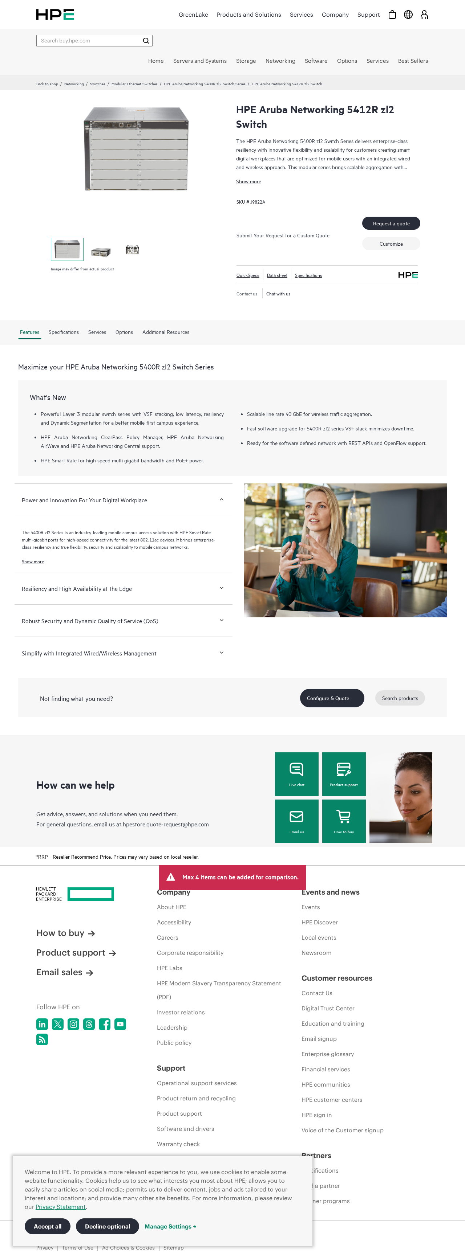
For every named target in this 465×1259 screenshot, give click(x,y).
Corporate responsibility (190, 952)
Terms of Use (77, 1247)
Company (335, 14)
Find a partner (321, 1185)
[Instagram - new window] (73, 1024)
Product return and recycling (196, 1098)
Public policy (174, 1042)
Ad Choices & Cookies (128, 1247)
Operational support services (197, 1083)
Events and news (331, 891)
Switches (97, 83)
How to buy (344, 831)
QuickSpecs (247, 274)
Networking (74, 83)
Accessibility (174, 922)
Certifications (320, 1170)
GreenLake (193, 14)
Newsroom (317, 952)
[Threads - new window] (89, 1024)
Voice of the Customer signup (343, 1130)
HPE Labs (169, 968)
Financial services (326, 1069)
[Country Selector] (408, 14)
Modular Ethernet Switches (135, 83)
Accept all (47, 1226)
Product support (344, 784)
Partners (316, 1155)
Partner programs (326, 1201)
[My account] (424, 14)
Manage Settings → (171, 1226)
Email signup (319, 1038)
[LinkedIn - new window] (42, 1024)
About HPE (171, 907)
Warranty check (178, 1144)
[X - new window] (58, 1024)
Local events (319, 937)
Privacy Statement (61, 1206)
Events (311, 907)
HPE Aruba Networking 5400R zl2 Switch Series (205, 83)
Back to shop (47, 83)
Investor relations (181, 1012)
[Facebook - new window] (104, 1024)
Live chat (296, 784)
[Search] (146, 40)
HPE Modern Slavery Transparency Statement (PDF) (219, 990)
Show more (248, 180)
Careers (167, 937)
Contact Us (317, 993)
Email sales (59, 971)
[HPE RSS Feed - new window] (42, 1039)
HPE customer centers (332, 1099)
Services (301, 14)
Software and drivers (185, 1128)
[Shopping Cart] (392, 14)
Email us (297, 831)
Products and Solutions (249, 14)
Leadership (172, 1027)
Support (368, 14)
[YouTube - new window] (120, 1024)
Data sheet (277, 274)
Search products (400, 697)
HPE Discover (320, 922)
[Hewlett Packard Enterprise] (55, 14)
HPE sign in (317, 1115)
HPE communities (326, 1084)
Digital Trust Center (328, 1008)
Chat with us (278, 293)
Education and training (333, 1023)
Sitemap (173, 1247)
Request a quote (391, 223)
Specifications (308, 274)
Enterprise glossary (328, 1054)
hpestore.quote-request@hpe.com (166, 824)
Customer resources (337, 977)
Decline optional (107, 1226)
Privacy (44, 1247)
